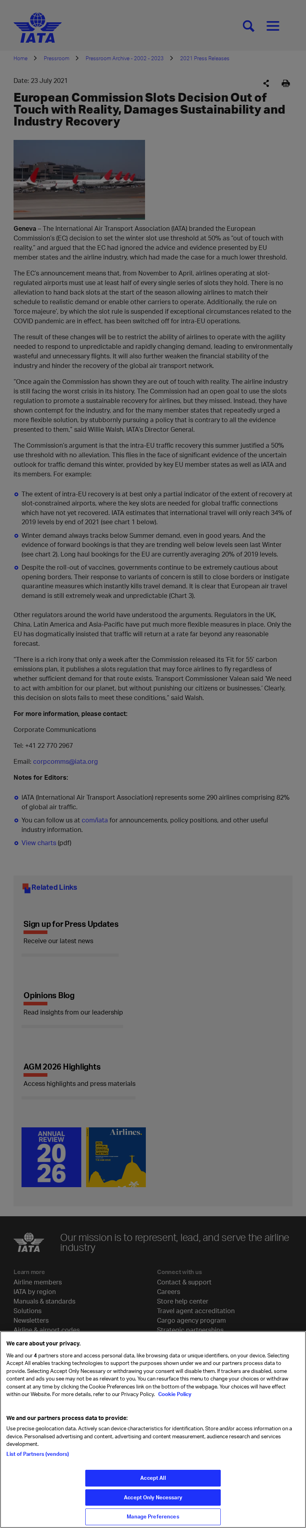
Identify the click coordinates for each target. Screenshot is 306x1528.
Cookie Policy (174, 1394)
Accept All (152, 1478)
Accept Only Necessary (153, 1497)
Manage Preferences (153, 1516)
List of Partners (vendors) (37, 1454)
